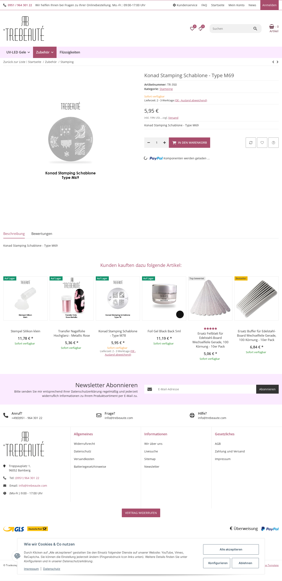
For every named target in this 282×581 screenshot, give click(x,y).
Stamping (166, 89)
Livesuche (151, 451)
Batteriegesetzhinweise (90, 467)
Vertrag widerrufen (141, 513)
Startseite (217, 5)
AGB (218, 444)
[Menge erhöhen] (164, 142)
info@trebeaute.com (33, 486)
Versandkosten (84, 459)
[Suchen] (257, 28)
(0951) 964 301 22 (27, 478)
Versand (173, 118)
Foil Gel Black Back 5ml (164, 331)
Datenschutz (51, 568)
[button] (185, 5)
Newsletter (151, 467)
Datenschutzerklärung (86, 391)
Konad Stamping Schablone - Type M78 (117, 333)
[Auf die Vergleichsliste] (251, 142)
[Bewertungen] (210, 328)
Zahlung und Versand (230, 451)
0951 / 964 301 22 (20, 5)
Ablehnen (245, 563)
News (252, 5)
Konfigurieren (218, 563)
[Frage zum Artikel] (273, 142)
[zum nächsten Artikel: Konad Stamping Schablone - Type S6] (273, 62)
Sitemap (150, 459)
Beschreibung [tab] (14, 233)
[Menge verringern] (148, 142)
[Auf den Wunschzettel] (262, 142)
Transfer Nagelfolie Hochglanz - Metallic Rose (72, 333)
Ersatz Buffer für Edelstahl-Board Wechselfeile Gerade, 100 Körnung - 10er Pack (256, 335)
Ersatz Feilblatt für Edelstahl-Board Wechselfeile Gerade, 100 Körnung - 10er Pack (210, 339)
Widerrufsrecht (84, 444)
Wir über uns (153, 444)
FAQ (204, 5)
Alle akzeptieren (231, 549)
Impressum (31, 568)
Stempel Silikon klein (25, 331)
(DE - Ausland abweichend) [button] (191, 100)
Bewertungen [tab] (41, 233)
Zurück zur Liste (14, 62)
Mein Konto (236, 5)
